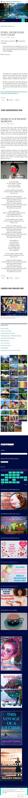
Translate (11, 445)
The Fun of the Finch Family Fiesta (8, 338)
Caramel (3, 20)
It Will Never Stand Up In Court (12, 33)
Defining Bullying (4, 348)
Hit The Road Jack (4, 328)
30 (13, 482)
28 (6, 482)
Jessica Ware (4, 288)
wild (22, 288)
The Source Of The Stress (6, 331)
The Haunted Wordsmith (12, 110)
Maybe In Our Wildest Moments (13, 120)
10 (17, 475)
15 (10, 477)
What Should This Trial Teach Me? (8, 333)
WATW (20, 110)
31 (17, 482)
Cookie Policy (4, 792)
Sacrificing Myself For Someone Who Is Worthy (11, 350)
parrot (3, 110)
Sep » (26, 484)
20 (2, 479)
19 (25, 477)
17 (17, 477)
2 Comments (11, 123)
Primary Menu (26, 20)
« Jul (2, 484)
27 (2, 482)
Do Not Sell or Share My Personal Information (18, 786)
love (10, 288)
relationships (16, 288)
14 (6, 477)
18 (21, 477)
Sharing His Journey (5, 340)
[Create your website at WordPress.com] (14, 1)
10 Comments (12, 37)
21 (6, 479)
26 (25, 479)
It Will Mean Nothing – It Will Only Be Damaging (11, 335)
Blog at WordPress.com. (5, 786)
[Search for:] (14, 453)
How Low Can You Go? (5, 343)
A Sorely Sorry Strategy (6, 345)
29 (10, 482)
